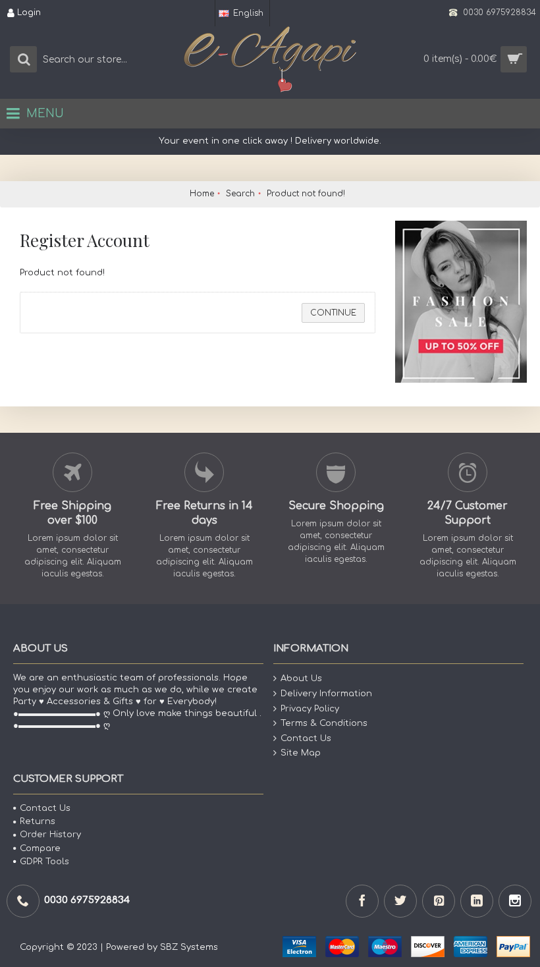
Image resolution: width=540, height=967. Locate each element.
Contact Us (306, 737)
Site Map (301, 753)
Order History (50, 834)
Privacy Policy (310, 708)
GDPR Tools (44, 861)
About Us (301, 678)
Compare (40, 847)
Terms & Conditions (324, 723)
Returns (37, 821)
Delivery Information (326, 693)
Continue (333, 313)
